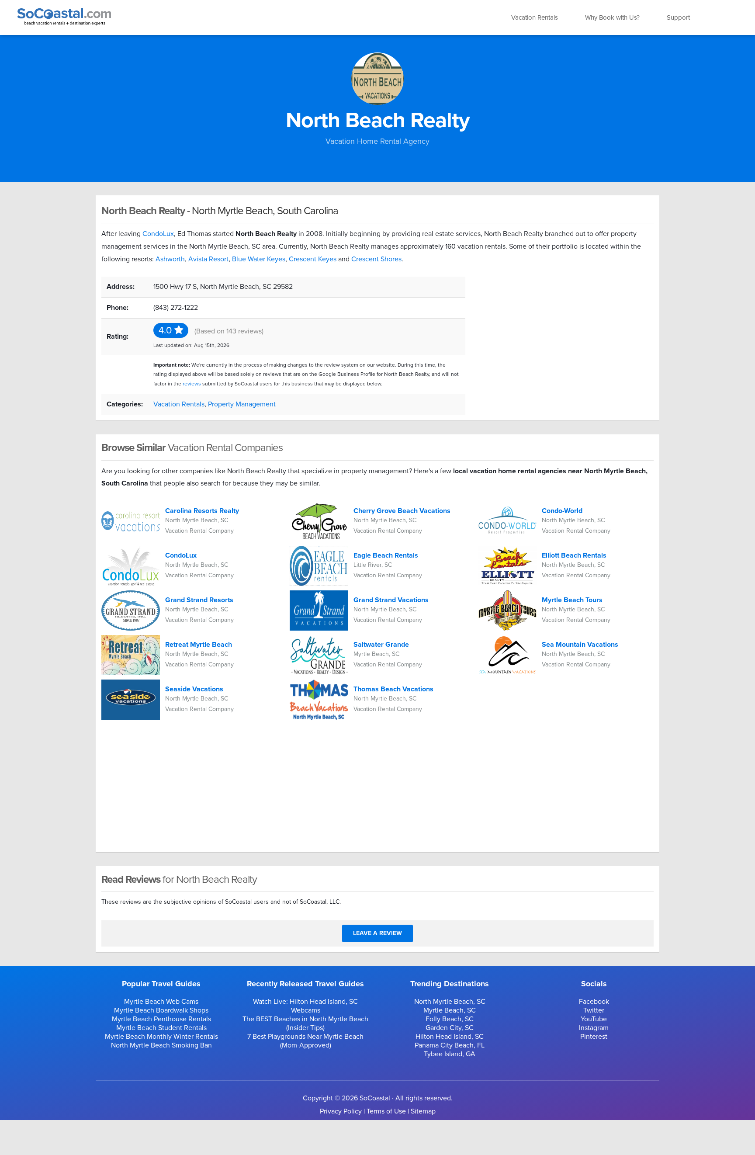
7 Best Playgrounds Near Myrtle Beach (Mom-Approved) (305, 1041)
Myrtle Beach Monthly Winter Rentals (161, 1036)
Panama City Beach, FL (450, 1045)
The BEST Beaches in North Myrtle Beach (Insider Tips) (305, 1023)
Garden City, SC (450, 1027)
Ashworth (170, 259)
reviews (192, 384)
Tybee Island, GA (449, 1054)
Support (678, 17)
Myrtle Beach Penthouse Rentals (161, 1019)
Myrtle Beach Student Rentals (161, 1027)
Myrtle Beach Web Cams (161, 1001)
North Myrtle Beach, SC (449, 1001)
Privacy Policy (341, 1111)
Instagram (594, 1027)
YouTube (594, 1019)
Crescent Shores (376, 259)
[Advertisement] (566, 338)
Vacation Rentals (534, 17)
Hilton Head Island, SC (450, 1036)
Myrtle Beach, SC (449, 1010)
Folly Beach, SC (450, 1019)
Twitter (593, 1010)
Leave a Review (377, 933)
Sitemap (423, 1111)
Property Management (242, 404)
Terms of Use (386, 1111)
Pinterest (593, 1036)
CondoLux (158, 233)
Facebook (594, 1001)
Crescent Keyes (312, 259)
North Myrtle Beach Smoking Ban (161, 1045)
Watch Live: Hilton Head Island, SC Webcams (305, 1006)
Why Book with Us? (612, 17)
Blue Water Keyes (258, 259)
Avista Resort (208, 259)
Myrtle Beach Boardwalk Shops (161, 1010)
